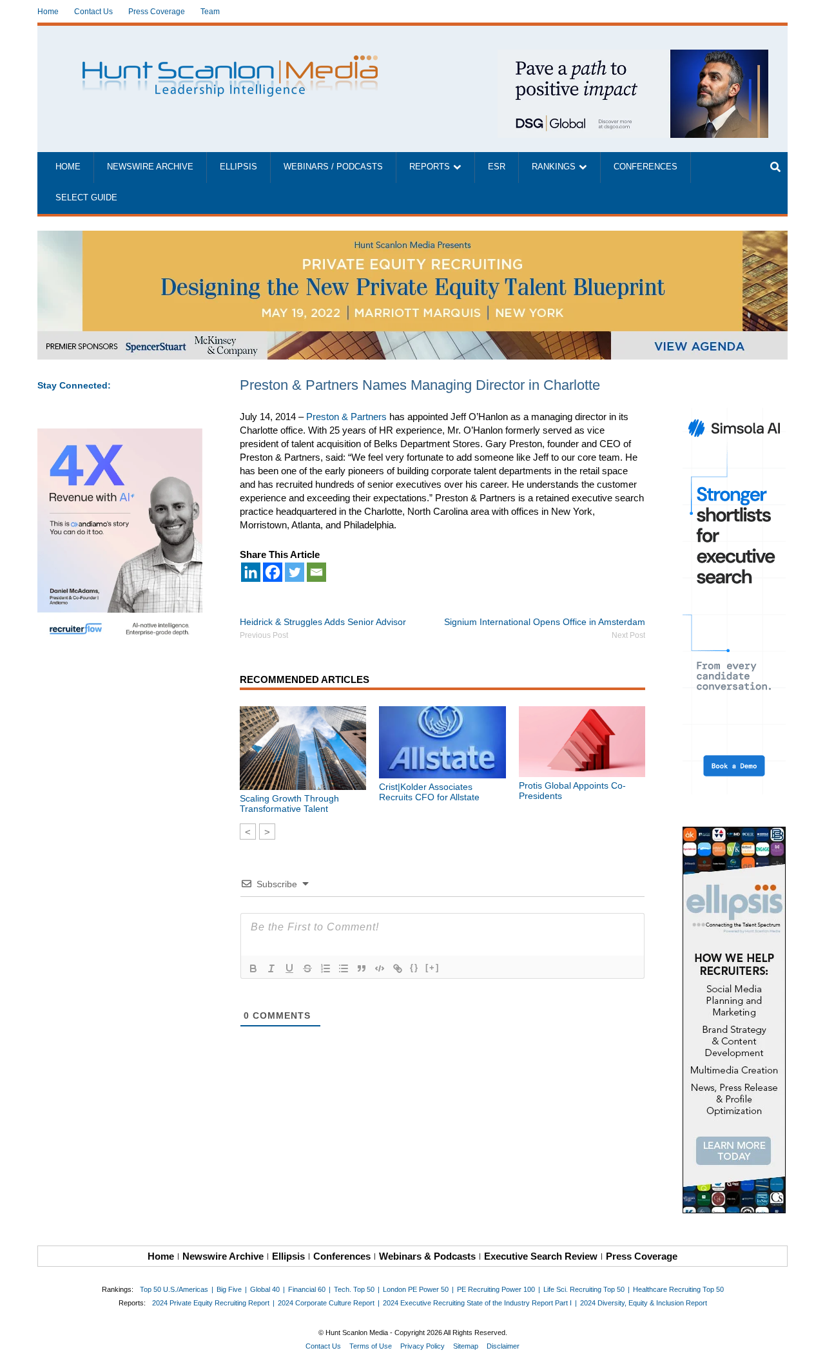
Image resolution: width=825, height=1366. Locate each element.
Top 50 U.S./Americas (174, 1289)
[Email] (316, 572)
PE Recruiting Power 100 (496, 1289)
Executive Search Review (540, 1256)
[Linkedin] (250, 572)
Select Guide (86, 197)
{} (414, 967)
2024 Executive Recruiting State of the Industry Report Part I (477, 1303)
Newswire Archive (150, 166)
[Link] (398, 968)
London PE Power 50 (416, 1289)
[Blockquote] (362, 968)
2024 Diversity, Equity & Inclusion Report (643, 1303)
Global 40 (265, 1289)
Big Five (229, 1289)
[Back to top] (806, 1347)
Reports (429, 166)
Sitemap (465, 1346)
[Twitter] (294, 572)
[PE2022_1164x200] (412, 237)
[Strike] (307, 968)
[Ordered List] (325, 968)
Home (48, 11)
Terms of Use (370, 1346)
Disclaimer (503, 1346)
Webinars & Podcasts (427, 1256)
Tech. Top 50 (354, 1289)
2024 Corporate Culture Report (326, 1303)
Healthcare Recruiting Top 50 (678, 1289)
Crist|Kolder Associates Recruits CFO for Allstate (429, 792)
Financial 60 (306, 1289)
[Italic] (271, 968)
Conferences (645, 166)
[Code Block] (380, 968)
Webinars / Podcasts (333, 166)
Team (210, 11)
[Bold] (253, 968)
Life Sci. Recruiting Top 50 (584, 1289)
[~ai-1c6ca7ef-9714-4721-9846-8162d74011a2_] (633, 56)
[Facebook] (272, 572)
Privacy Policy (422, 1346)
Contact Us (93, 11)
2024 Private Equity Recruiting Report (210, 1303)
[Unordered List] (344, 968)
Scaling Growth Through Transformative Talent (289, 803)
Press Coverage (156, 11)
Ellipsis (238, 166)
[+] (432, 967)
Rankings (554, 166)
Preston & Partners (346, 416)
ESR (496, 166)
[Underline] (289, 968)
